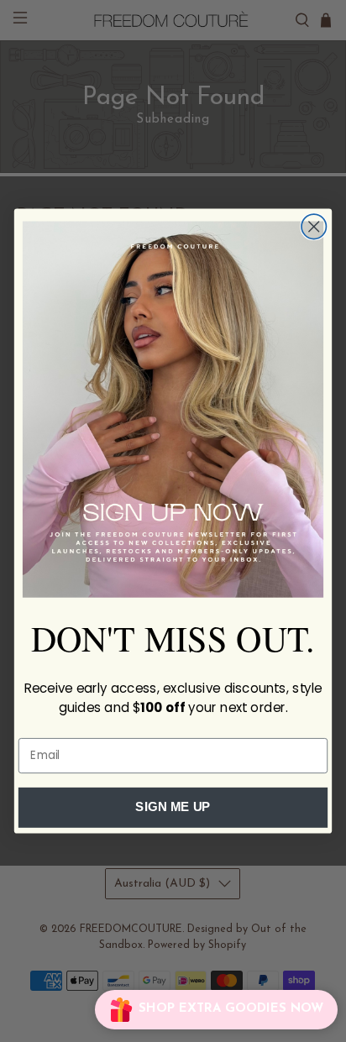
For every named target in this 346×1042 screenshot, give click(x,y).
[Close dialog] (313, 226)
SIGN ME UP (172, 807)
